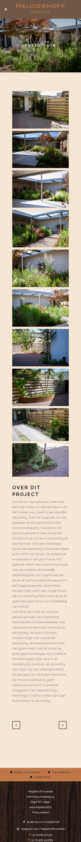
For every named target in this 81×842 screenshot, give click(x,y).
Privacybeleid (40, 812)
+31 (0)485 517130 (41, 834)
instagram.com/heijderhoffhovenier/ (43, 828)
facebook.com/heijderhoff (43, 821)
